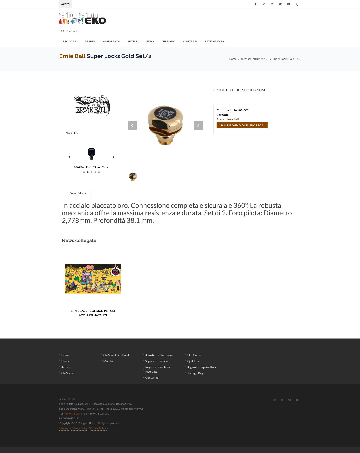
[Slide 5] (99, 172)
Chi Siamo (168, 41)
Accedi (65, 4)
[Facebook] (255, 4)
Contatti (190, 41)
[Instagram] (264, 4)
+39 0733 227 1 (73, 413)
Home (233, 59)
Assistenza (111, 41)
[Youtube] (288, 4)
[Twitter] (280, 4)
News (150, 41)
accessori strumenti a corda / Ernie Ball (255, 59)
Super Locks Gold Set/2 (287, 59)
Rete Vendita (214, 41)
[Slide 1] (84, 172)
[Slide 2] (87, 172)
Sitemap (64, 428)
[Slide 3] (91, 172)
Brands (90, 41)
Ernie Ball (72, 56)
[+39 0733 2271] (297, 4)
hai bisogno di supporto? (242, 125)
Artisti (133, 41)
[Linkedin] (272, 4)
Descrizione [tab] (78, 193)
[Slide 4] (95, 172)
